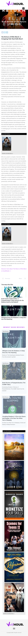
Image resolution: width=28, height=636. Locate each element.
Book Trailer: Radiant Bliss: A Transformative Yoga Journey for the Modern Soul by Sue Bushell (14, 295)
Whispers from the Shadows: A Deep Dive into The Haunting (14, 313)
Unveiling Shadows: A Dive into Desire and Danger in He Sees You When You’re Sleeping (14, 418)
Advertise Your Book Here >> (7, 153)
